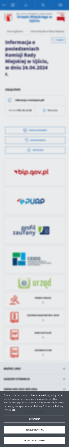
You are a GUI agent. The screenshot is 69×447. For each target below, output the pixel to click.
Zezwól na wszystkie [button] (34, 440)
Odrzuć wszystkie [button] (35, 430)
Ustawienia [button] (34, 419)
